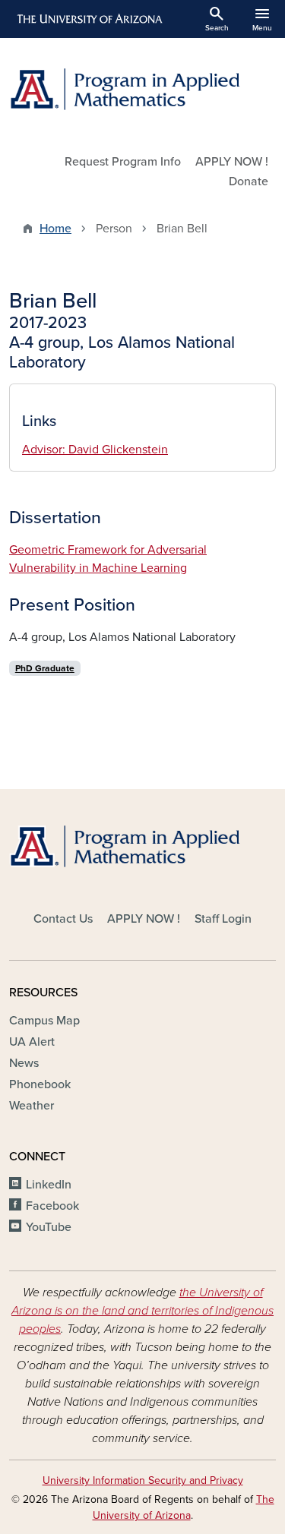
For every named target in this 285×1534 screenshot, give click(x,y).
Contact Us (63, 918)
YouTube (48, 1227)
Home (55, 228)
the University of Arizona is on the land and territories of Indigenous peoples (142, 1311)
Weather (31, 1105)
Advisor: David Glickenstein (95, 449)
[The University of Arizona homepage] (88, 19)
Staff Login (223, 918)
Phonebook (40, 1084)
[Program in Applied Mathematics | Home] (142, 89)
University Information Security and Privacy (143, 1480)
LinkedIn (48, 1184)
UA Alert (32, 1041)
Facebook (52, 1206)
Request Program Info (123, 161)
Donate (248, 181)
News (24, 1063)
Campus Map (44, 1020)
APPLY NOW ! (231, 161)
